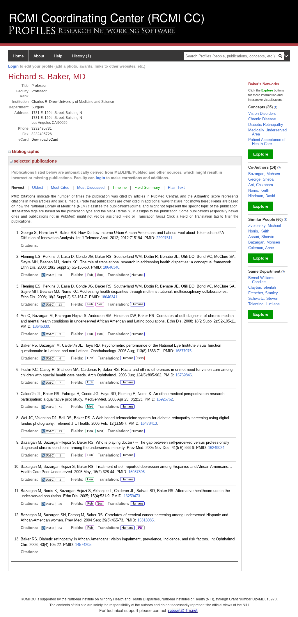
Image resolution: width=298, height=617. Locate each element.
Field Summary (147, 187)
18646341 (109, 297)
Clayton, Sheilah (262, 287)
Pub (89, 275)
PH (139, 528)
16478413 (149, 423)
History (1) (81, 56)
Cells (140, 358)
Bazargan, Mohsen (264, 174)
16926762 (165, 399)
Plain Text (176, 187)
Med (89, 407)
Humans (137, 274)
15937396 (136, 472)
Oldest (37, 187)
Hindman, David (261, 196)
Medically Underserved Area (267, 132)
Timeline (119, 187)
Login (13, 66)
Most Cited (60, 187)
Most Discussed (90, 187)
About (38, 56)
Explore (260, 154)
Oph (90, 358)
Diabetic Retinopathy (265, 124)
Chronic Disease (262, 119)
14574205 (83, 544)
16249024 (216, 447)
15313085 (145, 520)
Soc (99, 275)
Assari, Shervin (261, 237)
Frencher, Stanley (263, 293)
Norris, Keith (258, 190)
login (100, 178)
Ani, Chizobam (260, 185)
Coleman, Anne (261, 248)
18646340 (111, 267)
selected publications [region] (35, 160)
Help (58, 56)
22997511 (164, 238)
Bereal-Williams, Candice (262, 280)
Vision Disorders (262, 113)
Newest (17, 187)
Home (18, 56)
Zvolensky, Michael (264, 225)
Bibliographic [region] (26, 151)
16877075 (183, 351)
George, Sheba (261, 179)
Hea (89, 431)
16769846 (183, 375)
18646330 (41, 326)
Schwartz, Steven (263, 298)
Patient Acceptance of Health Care (266, 141)
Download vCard (44, 139)
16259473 (132, 496)
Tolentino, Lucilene (264, 304)
